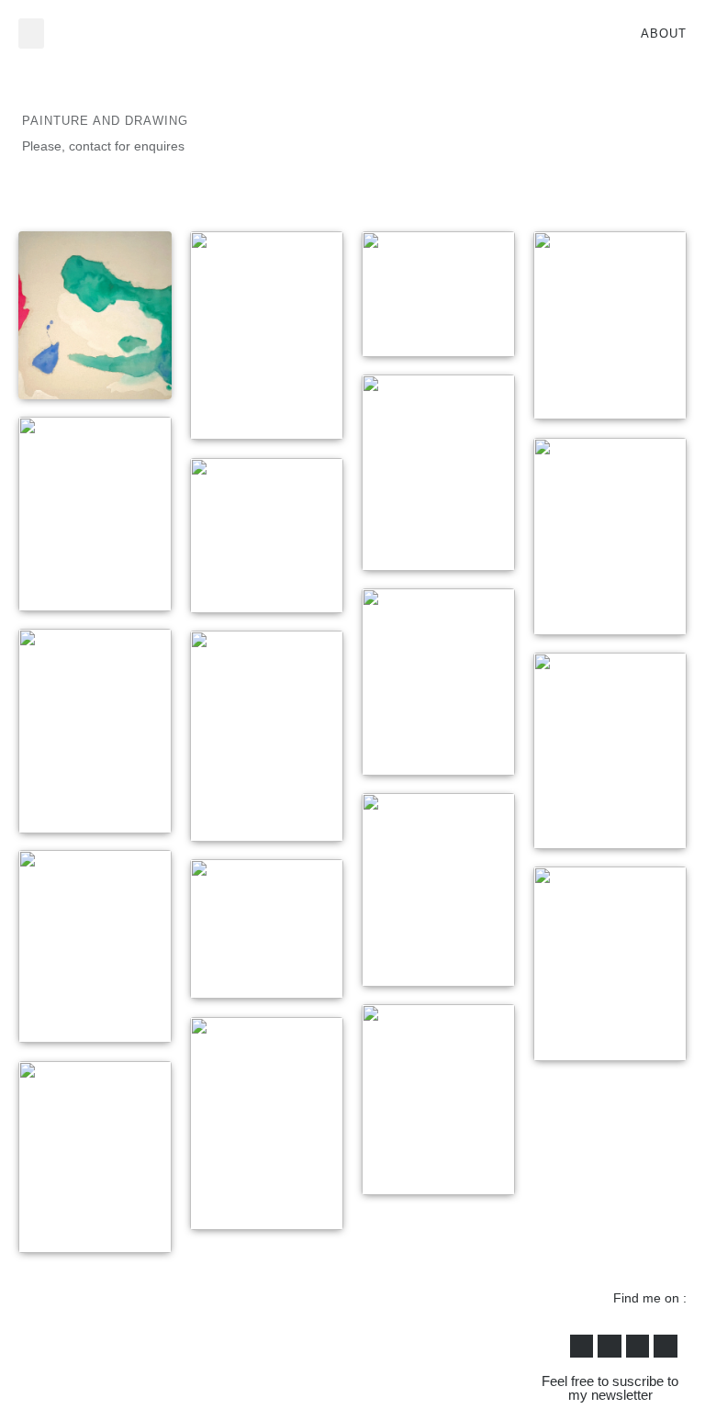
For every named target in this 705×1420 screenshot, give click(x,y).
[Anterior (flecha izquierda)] (32, 710)
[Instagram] (609, 1347)
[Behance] (638, 1347)
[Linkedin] (665, 1347)
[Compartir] (604, 20)
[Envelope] (582, 1347)
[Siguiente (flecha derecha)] (673, 710)
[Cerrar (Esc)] (644, 20)
